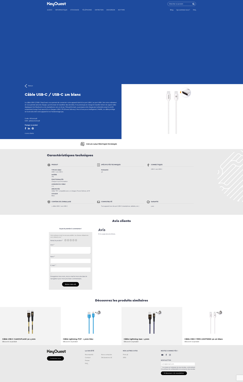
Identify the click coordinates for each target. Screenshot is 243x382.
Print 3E (125, 354)
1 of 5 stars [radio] (65, 240)
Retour (30, 86)
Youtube (162, 354)
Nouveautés (89, 354)
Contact (88, 357)
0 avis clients (29, 133)
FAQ (194, 10)
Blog (171, 10)
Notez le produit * (56, 240)
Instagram (169, 354)
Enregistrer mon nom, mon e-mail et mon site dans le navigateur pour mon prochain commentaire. (68, 277)
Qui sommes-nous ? (183, 10)
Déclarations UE (106, 357)
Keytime (121, 10)
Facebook (166, 354)
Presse (87, 360)
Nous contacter (106, 354)
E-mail (53, 265)
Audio (49, 10)
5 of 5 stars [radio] (76, 240)
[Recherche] (193, 4)
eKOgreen (111, 10)
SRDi (124, 357)
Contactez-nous (55, 358)
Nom (52, 256)
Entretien (99, 10)
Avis (52, 245)
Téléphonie (87, 10)
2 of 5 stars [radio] (68, 240)
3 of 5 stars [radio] (71, 240)
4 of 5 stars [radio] (73, 240)
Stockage (74, 10)
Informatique (61, 10)
